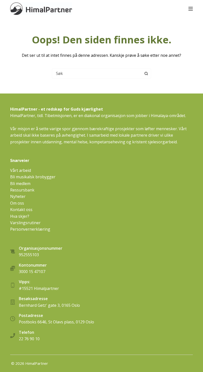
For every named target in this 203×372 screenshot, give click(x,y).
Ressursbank (22, 190)
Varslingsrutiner (25, 222)
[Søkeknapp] (146, 73)
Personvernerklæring (30, 229)
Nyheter (17, 196)
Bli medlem (20, 183)
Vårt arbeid (20, 170)
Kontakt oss (21, 209)
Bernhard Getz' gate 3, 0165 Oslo (49, 305)
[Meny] (190, 8)
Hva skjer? (19, 216)
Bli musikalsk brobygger (32, 177)
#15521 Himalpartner (39, 288)
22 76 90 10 (29, 338)
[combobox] (96, 73)
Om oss (17, 203)
